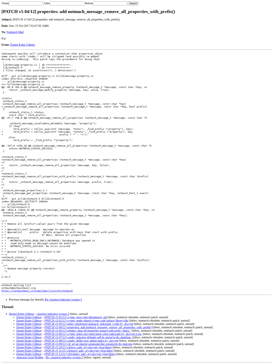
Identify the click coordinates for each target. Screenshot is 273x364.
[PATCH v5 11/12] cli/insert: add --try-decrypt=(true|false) (78, 350)
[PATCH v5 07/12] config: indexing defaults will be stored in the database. (88, 337)
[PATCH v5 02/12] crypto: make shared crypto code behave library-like (86, 320)
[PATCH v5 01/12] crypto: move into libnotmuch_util (75, 317)
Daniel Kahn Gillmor (22, 44)
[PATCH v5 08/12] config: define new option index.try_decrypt (81, 340)
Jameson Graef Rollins (29, 357)
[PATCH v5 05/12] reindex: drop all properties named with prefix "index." (87, 330)
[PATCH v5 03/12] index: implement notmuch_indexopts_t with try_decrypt (88, 323)
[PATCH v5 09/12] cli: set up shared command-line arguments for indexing (88, 344)
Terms (5, 3)
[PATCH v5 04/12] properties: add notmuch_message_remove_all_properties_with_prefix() (98, 327)
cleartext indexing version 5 (53, 313)
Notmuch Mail (15, 32)
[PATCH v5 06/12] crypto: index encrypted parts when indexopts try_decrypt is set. (93, 334)
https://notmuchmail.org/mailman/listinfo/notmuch (37, 290)
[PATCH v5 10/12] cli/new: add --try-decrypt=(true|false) (78, 347)
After (47, 3)
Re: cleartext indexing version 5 (63, 299)
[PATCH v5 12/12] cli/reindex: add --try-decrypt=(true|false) (80, 354)
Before (89, 3)
